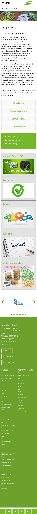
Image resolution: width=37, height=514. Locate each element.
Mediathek (4, 439)
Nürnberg (20, 394)
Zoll (2, 393)
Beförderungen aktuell (8, 425)
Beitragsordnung (6, 462)
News (3, 444)
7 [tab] (21, 314)
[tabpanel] (18, 302)
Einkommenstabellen (13, 263)
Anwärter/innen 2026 (13, 156)
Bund (19, 378)
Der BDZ (4, 370)
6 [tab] (19, 314)
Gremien (4, 373)
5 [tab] (17, 314)
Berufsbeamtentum (7, 404)
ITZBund (4, 396)
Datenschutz (9, 362)
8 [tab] (22, 314)
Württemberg (22, 411)
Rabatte (6, 204)
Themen (4, 391)
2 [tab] (13, 314)
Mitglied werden (6, 457)
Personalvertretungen (7, 375)
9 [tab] (24, 314)
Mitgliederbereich (6, 465)
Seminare (7, 233)
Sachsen (20, 402)
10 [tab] (25, 314)
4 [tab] (16, 314)
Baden (20, 373)
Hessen (20, 386)
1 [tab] (11, 314)
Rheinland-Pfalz (22, 397)
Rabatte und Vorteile (7, 483)
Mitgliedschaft (8, 454)
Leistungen (8, 179)
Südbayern (21, 405)
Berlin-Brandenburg (24, 375)
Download (4, 488)
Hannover (21, 383)
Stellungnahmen (6, 410)
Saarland (20, 400)
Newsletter (4, 428)
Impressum (8, 356)
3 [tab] (14, 314)
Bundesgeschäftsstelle (8, 378)
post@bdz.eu (11, 339)
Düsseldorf (21, 381)
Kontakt (7, 351)
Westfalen (21, 408)
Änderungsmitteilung (7, 459)
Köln (19, 389)
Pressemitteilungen (7, 430)
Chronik (3, 381)
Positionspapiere (6, 407)
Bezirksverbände (25, 370)
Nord (19, 392)
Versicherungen (6, 480)
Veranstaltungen (6, 441)
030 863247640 (11, 336)
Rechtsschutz (5, 477)
